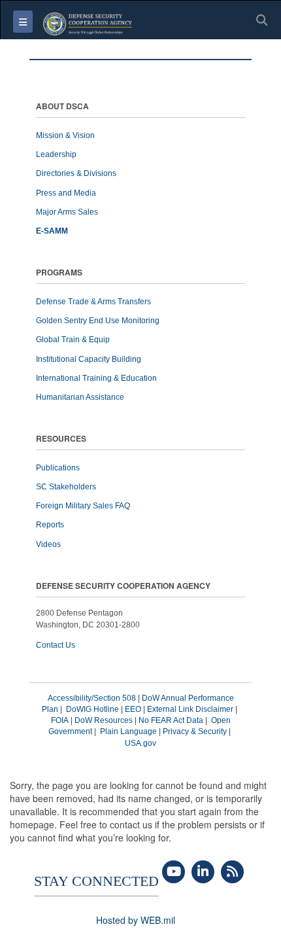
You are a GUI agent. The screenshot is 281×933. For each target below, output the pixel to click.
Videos (48, 544)
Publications (58, 467)
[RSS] (232, 872)
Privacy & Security (195, 731)
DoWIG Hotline (92, 709)
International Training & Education (96, 378)
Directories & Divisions (76, 173)
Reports (50, 524)
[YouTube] (173, 872)
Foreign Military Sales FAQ (83, 505)
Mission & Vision (65, 135)
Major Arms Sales (67, 212)
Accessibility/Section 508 (92, 698)
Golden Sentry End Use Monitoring (97, 320)
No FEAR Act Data (171, 720)
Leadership (56, 154)
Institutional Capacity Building (88, 359)
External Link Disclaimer (190, 709)
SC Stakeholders (66, 486)
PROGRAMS (59, 273)
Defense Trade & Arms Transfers (93, 301)
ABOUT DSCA (62, 107)
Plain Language (128, 731)
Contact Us (55, 645)
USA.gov (140, 743)
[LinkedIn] (202, 872)
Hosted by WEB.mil (135, 919)
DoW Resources (103, 720)
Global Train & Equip (73, 339)
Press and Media (66, 193)
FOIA (60, 720)
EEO (133, 709)
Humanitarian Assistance (80, 397)
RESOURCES (61, 439)
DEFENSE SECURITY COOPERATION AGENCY (123, 586)
